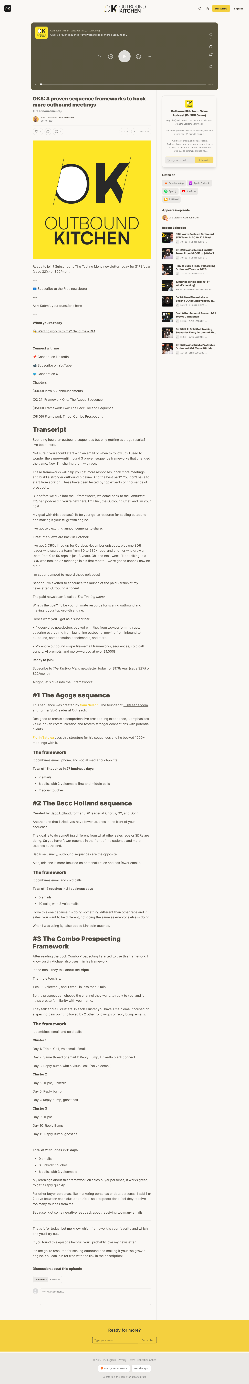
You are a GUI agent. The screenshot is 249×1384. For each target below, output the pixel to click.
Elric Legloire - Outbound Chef (57, 117)
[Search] (199, 8)
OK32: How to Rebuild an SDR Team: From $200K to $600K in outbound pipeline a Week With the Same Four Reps (195, 251)
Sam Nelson (89, 705)
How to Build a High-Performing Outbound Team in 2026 (195, 267)
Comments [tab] (41, 1279)
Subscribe (221, 8)
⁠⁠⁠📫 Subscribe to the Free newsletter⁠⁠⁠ (60, 289)
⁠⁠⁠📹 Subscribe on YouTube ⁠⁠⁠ (52, 365)
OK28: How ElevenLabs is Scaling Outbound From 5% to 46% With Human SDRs (194, 299)
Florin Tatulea (43, 738)
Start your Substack (115, 1368)
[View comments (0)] (211, 47)
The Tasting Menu (66, 668)
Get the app (141, 1368)
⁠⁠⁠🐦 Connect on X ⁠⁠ (46, 374)
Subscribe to (43, 668)
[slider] (123, 84)
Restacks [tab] (55, 1279)
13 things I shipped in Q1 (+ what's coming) (193, 283)
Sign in (238, 8)
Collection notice (146, 1360)
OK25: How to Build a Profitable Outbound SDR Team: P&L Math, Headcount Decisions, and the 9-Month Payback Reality (196, 346)
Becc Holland (61, 813)
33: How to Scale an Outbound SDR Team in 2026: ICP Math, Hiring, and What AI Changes (195, 235)
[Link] (28, 429)
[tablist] (47, 1279)
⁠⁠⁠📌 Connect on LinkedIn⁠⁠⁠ (51, 357)
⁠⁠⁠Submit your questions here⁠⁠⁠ (61, 306)
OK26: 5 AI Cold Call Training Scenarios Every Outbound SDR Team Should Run (196, 330)
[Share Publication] (207, 8)
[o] (167, 238)
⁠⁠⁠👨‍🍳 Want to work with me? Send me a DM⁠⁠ (64, 331)
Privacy (122, 1360)
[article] (189, 238)
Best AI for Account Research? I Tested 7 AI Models (196, 315)
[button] (100, 56)
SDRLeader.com (135, 705)
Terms (131, 1360)
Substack (108, 1376)
